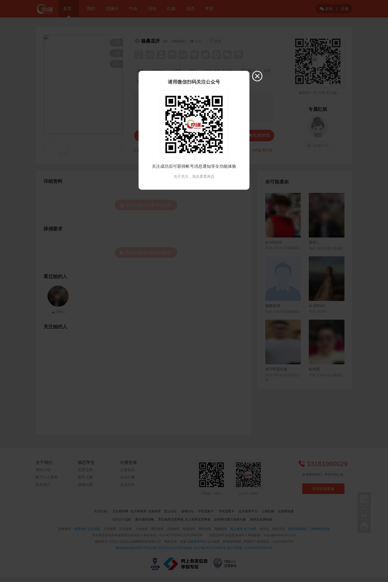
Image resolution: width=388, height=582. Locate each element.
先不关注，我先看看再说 (194, 176)
